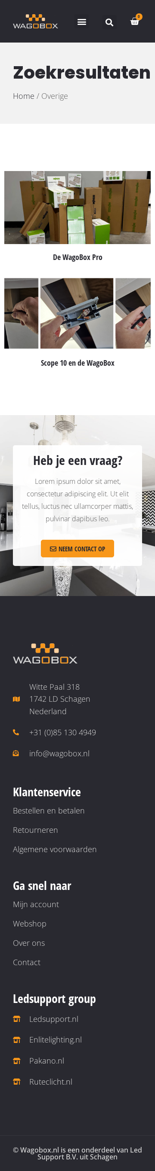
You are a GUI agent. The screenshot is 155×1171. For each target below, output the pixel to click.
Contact (26, 962)
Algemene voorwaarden (55, 849)
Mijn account (36, 904)
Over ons (29, 943)
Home (23, 96)
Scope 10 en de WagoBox (78, 363)
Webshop (29, 923)
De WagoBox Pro (77, 257)
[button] (81, 21)
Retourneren (35, 830)
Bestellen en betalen (49, 810)
